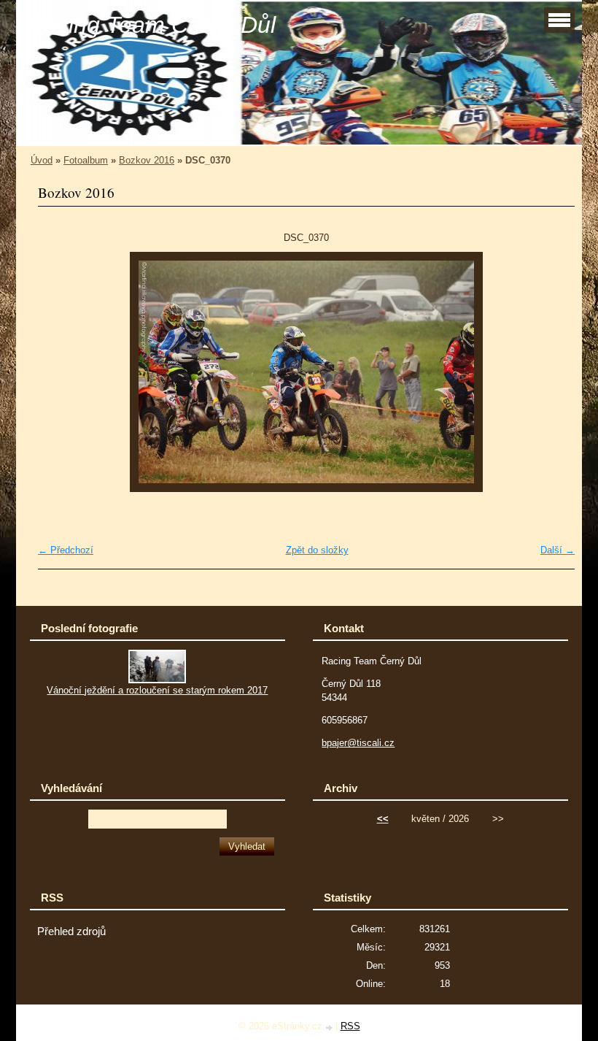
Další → (557, 550)
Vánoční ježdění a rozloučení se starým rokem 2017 (157, 690)
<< (383, 818)
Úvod (42, 160)
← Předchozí (65, 550)
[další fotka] (551, 372)
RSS (350, 1026)
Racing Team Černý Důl (151, 25)
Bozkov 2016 (146, 160)
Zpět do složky (317, 550)
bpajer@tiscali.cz (358, 742)
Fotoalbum (85, 160)
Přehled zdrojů (71, 931)
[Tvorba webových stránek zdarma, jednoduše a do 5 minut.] (330, 1027)
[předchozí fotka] (61, 372)
